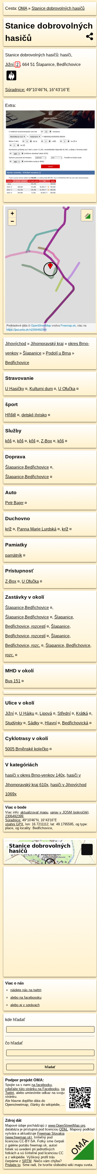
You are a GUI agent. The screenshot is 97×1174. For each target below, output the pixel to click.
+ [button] (12, 213)
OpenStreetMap (41, 325)
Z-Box (46, 441)
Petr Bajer (14, 503)
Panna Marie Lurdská (36, 529)
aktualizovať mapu (34, 812)
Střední (64, 713)
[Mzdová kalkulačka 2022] (50, 192)
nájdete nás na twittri (25, 990)
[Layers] (87, 215)
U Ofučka (66, 389)
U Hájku (26, 713)
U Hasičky (14, 389)
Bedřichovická (75, 723)
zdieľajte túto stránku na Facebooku (32, 1089)
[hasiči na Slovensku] (12, 75)
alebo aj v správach (25, 1005)
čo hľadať (14, 1043)
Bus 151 (12, 681)
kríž (8, 529)
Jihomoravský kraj (47, 343)
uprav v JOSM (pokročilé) (69, 812)
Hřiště (10, 415)
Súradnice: (15, 90)
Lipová (46, 713)
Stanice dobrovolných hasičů (58, 8)
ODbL (63, 1129)
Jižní (12, 64)
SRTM (27, 1161)
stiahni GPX (14, 824)
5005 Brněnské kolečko (26, 749)
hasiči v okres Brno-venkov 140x (35, 775)
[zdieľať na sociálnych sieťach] (89, 36)
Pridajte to (12, 1165)
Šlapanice (32, 353)
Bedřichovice (17, 363)
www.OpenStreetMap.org (66, 1125)
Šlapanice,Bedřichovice (27, 467)
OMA (22, 8)
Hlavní (51, 723)
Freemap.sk (68, 325)
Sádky (33, 723)
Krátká (82, 713)
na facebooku (42, 1085)
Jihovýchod (15, 343)
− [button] (12, 221)
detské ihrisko (34, 415)
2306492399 (14, 816)
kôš (8, 441)
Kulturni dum (41, 389)
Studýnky (13, 723)
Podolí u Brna (58, 353)
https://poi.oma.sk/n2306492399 (26, 329)
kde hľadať (15, 1019)
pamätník (13, 555)
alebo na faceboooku (25, 997)
